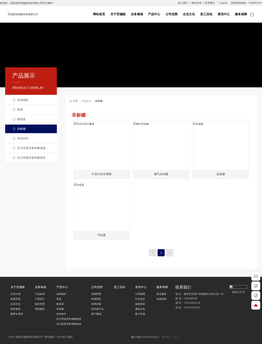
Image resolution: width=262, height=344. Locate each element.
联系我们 (210, 3)
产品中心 (87, 101)
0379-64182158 (193, 303)
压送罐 (220, 174)
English (223, 3)
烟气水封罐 (161, 174)
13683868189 (190, 298)
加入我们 (183, 3)
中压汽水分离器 (102, 174)
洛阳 (70, 337)
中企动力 (62, 337)
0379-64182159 (192, 307)
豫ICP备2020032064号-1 (145, 337)
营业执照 (166, 337)
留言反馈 (196, 3)
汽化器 (101, 235)
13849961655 (255, 3)
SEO (175, 337)
